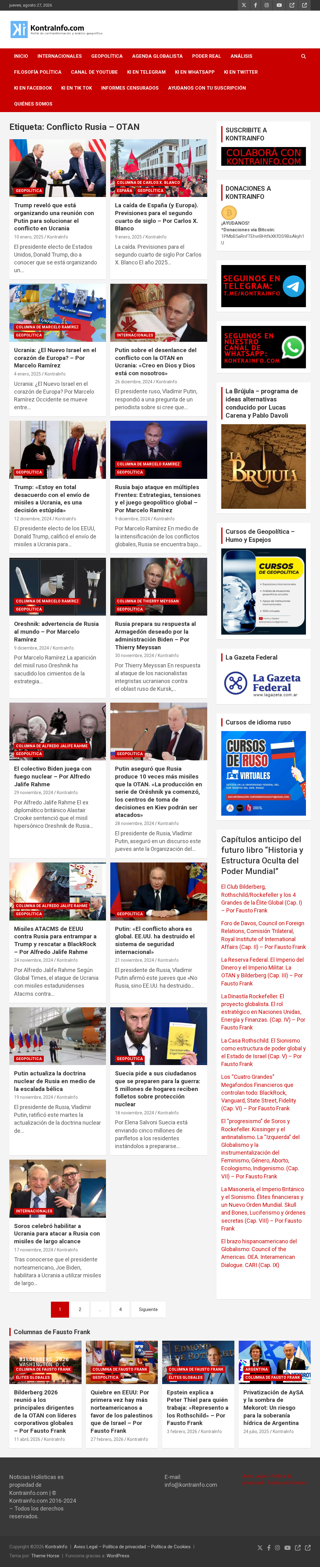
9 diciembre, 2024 (132, 518)
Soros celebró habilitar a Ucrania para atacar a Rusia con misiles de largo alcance (57, 1233)
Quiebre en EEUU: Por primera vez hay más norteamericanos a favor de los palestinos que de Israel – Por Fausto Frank (121, 1411)
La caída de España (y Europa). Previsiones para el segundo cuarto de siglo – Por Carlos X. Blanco (156, 217)
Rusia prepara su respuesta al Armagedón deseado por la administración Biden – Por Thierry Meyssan (155, 635)
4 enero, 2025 (27, 373)
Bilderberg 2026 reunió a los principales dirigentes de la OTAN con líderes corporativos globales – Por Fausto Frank (45, 1411)
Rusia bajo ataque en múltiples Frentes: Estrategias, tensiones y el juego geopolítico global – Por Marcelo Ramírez (158, 499)
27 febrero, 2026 (107, 1439)
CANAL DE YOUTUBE (94, 72)
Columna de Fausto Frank (43, 1369)
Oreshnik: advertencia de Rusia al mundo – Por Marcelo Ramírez (56, 631)
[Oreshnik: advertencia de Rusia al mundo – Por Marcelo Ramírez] (57, 587)
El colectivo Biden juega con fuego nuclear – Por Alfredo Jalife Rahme (53, 776)
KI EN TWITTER (241, 72)
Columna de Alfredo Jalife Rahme (52, 746)
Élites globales (33, 1377)
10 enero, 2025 (28, 236)
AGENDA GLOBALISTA (157, 56)
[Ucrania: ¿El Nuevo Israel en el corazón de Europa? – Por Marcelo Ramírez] (57, 313)
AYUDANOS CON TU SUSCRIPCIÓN (207, 88)
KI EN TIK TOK (76, 88)
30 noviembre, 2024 (134, 655)
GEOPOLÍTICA (107, 56)
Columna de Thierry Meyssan (148, 601)
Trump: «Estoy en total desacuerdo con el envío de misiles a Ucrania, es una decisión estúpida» (52, 499)
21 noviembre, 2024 (134, 960)
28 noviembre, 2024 (134, 823)
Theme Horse (45, 1556)
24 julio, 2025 (256, 1431)
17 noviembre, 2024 (33, 1249)
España (124, 191)
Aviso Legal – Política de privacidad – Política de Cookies (132, 1547)
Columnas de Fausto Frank (52, 1332)
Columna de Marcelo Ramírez (47, 327)
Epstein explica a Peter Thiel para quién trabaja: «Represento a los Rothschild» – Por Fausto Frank (197, 1408)
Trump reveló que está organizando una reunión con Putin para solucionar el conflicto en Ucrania (54, 217)
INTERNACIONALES (60, 56)
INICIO (21, 56)
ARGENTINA (256, 1369)
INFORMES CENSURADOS (130, 88)
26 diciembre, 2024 (133, 381)
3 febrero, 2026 (182, 1431)
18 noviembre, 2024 (134, 1112)
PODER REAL (206, 56)
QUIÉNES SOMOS (33, 104)
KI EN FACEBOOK (33, 88)
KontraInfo (57, 236)
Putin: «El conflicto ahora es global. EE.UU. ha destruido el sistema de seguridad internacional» (155, 940)
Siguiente (148, 1309)
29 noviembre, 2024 (33, 792)
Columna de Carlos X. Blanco (148, 182)
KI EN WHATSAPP (195, 72)
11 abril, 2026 (27, 1439)
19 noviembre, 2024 (33, 1097)
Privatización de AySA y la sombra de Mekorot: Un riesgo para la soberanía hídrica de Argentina (273, 1408)
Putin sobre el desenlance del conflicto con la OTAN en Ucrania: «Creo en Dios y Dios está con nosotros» (156, 361)
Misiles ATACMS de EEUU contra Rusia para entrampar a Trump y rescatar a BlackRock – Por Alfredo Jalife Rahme (55, 940)
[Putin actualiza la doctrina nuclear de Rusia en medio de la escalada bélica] (57, 1036)
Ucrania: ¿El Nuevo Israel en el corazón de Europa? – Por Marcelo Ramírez (55, 357)
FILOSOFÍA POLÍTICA (38, 72)
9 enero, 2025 (128, 236)
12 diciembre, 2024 (33, 518)
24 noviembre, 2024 (33, 960)
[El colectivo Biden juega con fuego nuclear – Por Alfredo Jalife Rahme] (57, 731)
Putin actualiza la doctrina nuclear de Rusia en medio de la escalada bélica (54, 1081)
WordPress (118, 1556)
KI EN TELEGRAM (146, 72)
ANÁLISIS (241, 56)
